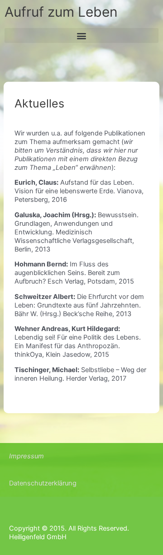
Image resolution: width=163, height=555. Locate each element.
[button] (81, 35)
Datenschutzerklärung (43, 483)
